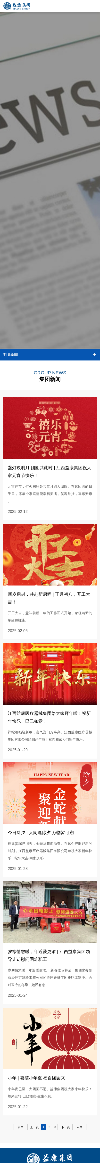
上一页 (34, 1127)
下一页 (65, 1127)
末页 (79, 1127)
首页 (21, 1127)
